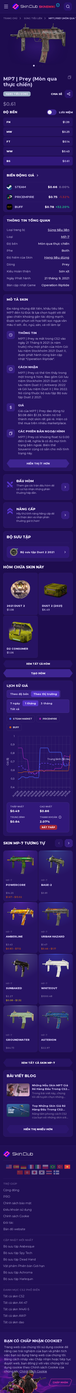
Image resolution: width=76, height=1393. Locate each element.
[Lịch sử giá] (37, 175)
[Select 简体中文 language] (20, 1172)
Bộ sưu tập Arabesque (18, 1246)
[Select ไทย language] (49, 1172)
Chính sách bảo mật (17, 1203)
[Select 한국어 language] (41, 1172)
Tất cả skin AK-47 (15, 1303)
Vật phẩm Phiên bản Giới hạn (24, 1266)
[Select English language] (9, 1167)
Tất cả (14, 709)
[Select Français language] (30, 1167)
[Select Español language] (16, 1167)
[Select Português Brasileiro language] (52, 1167)
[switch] (52, 112)
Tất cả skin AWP (14, 1316)
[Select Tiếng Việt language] (67, 1167)
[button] (20, 876)
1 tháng (30, 703)
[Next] (69, 843)
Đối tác (8, 1222)
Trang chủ (10, 18)
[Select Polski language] (45, 1167)
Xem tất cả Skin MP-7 (38, 1062)
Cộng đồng (11, 1190)
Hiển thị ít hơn (38, 463)
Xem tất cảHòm (38, 663)
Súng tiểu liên (33, 18)
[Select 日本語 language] (34, 1172)
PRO (6, 1196)
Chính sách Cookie (16, 1216)
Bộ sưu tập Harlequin (18, 1279)
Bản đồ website (14, 1229)
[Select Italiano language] (38, 1167)
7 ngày (15, 703)
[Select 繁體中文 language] (27, 1172)
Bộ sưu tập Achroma (17, 1272)
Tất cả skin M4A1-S (16, 1309)
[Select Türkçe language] (60, 1167)
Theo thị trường (45, 694)
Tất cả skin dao (13, 1322)
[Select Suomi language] (56, 1172)
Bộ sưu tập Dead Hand (19, 1259)
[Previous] (59, 843)
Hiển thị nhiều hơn (38, 1129)
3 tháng (46, 703)
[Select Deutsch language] (23, 1167)
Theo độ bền (19, 694)
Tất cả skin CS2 (13, 1296)
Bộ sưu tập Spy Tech (17, 1253)
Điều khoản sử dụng (17, 1209)
